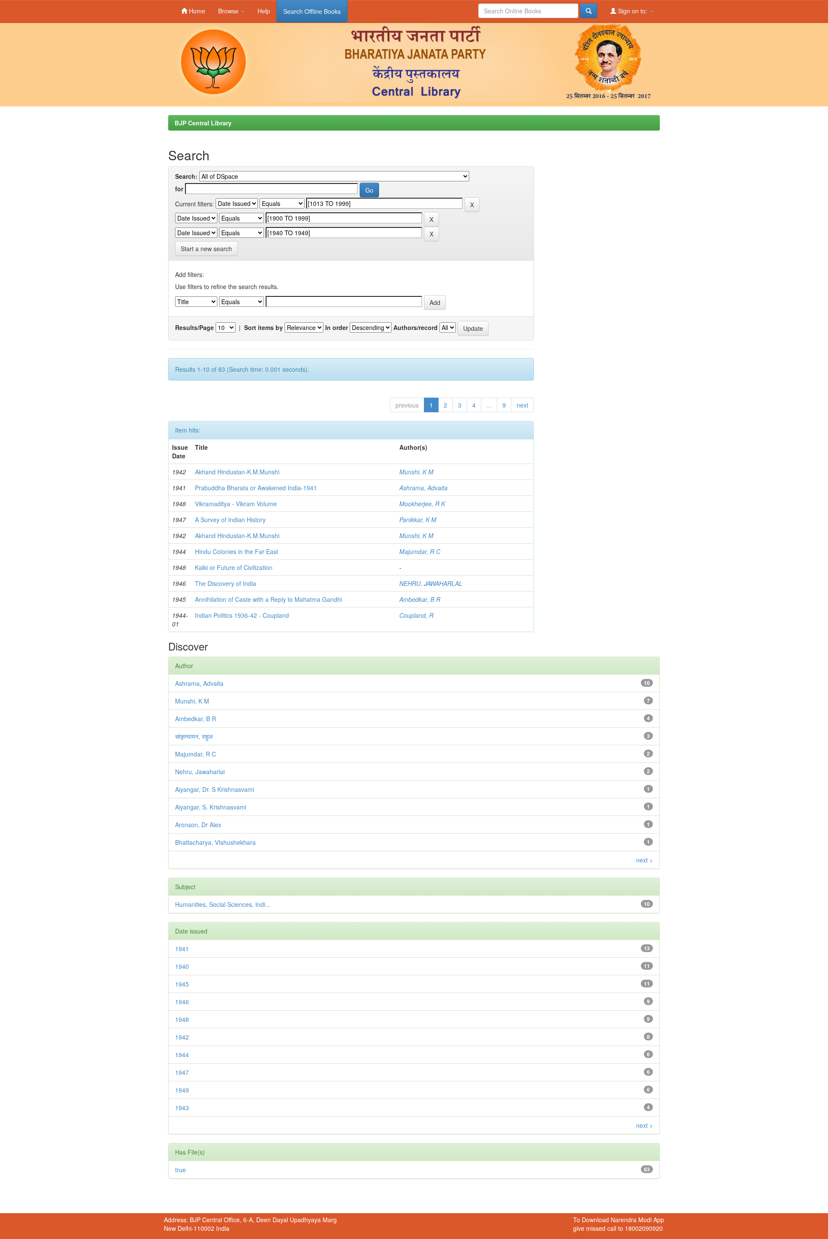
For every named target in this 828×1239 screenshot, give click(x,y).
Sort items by (263, 327)
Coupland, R (416, 615)
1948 (182, 1019)
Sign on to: (632, 10)
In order (336, 327)
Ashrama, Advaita (423, 487)
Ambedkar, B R (419, 599)
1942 (182, 1037)
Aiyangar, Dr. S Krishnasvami (214, 789)
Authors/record (415, 327)
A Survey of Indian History (230, 519)
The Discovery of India (225, 583)
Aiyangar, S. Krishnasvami (210, 807)
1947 (182, 1072)
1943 (182, 1107)
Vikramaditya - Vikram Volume (236, 503)
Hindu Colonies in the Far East (236, 551)
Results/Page (194, 327)
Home (196, 10)
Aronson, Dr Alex (198, 824)
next (522, 405)
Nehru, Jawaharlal (200, 771)
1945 (182, 984)
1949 (182, 1090)
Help (263, 10)
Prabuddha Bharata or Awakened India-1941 (256, 487)
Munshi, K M (416, 471)
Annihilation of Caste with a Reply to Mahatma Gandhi (268, 599)
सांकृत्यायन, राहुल (194, 736)
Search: (186, 176)
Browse (229, 10)
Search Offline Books (312, 11)
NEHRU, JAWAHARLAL (430, 583)
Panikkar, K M (417, 519)
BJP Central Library (203, 122)
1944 (182, 1054)
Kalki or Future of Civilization (234, 567)
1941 (182, 948)
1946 (182, 1001)
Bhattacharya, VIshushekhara (215, 842)
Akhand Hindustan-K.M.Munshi (237, 471)
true (180, 1169)
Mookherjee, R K (422, 503)
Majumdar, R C (419, 551)
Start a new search (206, 248)
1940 (182, 966)
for (179, 188)
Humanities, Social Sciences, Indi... (222, 904)
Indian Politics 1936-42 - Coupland (242, 615)
